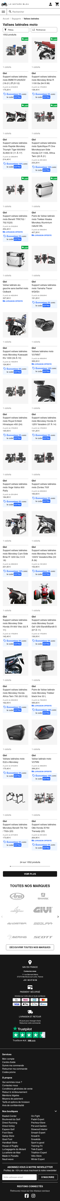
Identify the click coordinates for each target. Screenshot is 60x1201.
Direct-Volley (8, 1125)
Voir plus (30, 873)
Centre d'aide (8, 1062)
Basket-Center (9, 1115)
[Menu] (3, 11)
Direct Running (9, 1122)
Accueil (6, 18)
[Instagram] (33, 1196)
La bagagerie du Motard (14, 1149)
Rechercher (18, 11)
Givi (5, 73)
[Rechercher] (10, 11)
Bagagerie (16, 18)
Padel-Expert (37, 1119)
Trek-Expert (36, 1149)
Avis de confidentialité (13, 1105)
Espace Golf (8, 1129)
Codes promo (9, 1072)
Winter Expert (38, 1159)
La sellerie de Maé (11, 1152)
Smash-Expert (38, 1132)
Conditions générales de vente (17, 1088)
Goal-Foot (7, 1139)
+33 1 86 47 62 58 (30, 980)
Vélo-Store (36, 1155)
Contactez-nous (30, 971)
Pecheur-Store (38, 1122)
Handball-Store (9, 1142)
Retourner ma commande (14, 1068)
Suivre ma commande (13, 1065)
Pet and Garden (39, 1125)
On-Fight (35, 1115)
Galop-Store (8, 1135)
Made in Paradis (10, 1155)
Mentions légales (10, 1095)
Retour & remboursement (14, 1092)
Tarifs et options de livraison (16, 1102)
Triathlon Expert (39, 1152)
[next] (58, 917)
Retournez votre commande (30, 1023)
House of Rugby (10, 1145)
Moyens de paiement (12, 1098)
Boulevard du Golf (11, 1119)
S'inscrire (47, 1177)
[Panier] (57, 4)
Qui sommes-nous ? (12, 1082)
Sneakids (35, 1139)
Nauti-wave (8, 1159)
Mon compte (8, 1058)
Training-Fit (36, 1145)
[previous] (2, 917)
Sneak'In (35, 1135)
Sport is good (37, 1142)
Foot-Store (7, 1132)
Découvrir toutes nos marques (30, 947)
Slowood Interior (39, 1129)
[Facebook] (26, 1196)
